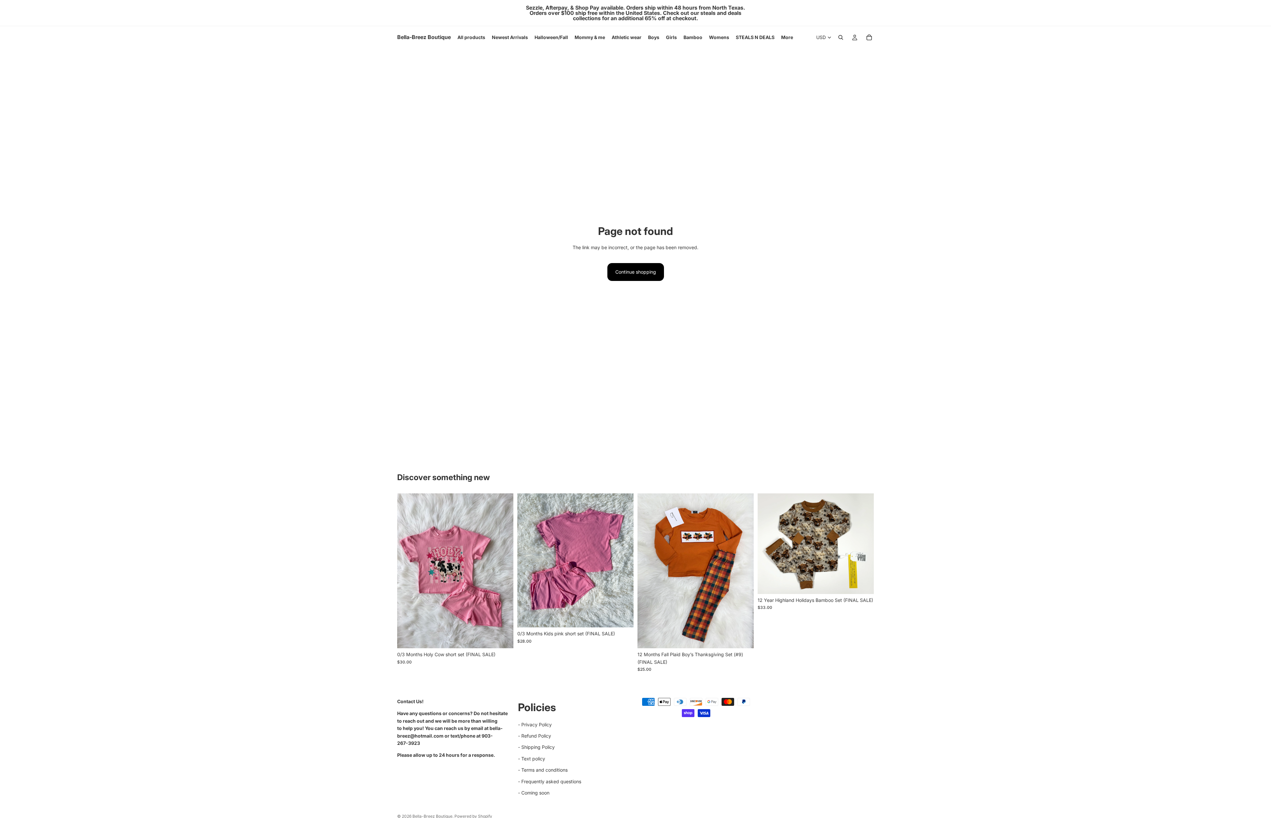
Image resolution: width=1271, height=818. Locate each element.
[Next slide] (624, 560)
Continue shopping (635, 272)
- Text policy (531, 758)
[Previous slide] (527, 560)
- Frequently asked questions (549, 781)
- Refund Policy (534, 736)
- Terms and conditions (543, 770)
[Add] (503, 638)
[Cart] (869, 37)
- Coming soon (533, 792)
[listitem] (787, 37)
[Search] (840, 37)
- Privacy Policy (535, 724)
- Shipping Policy (536, 747)
